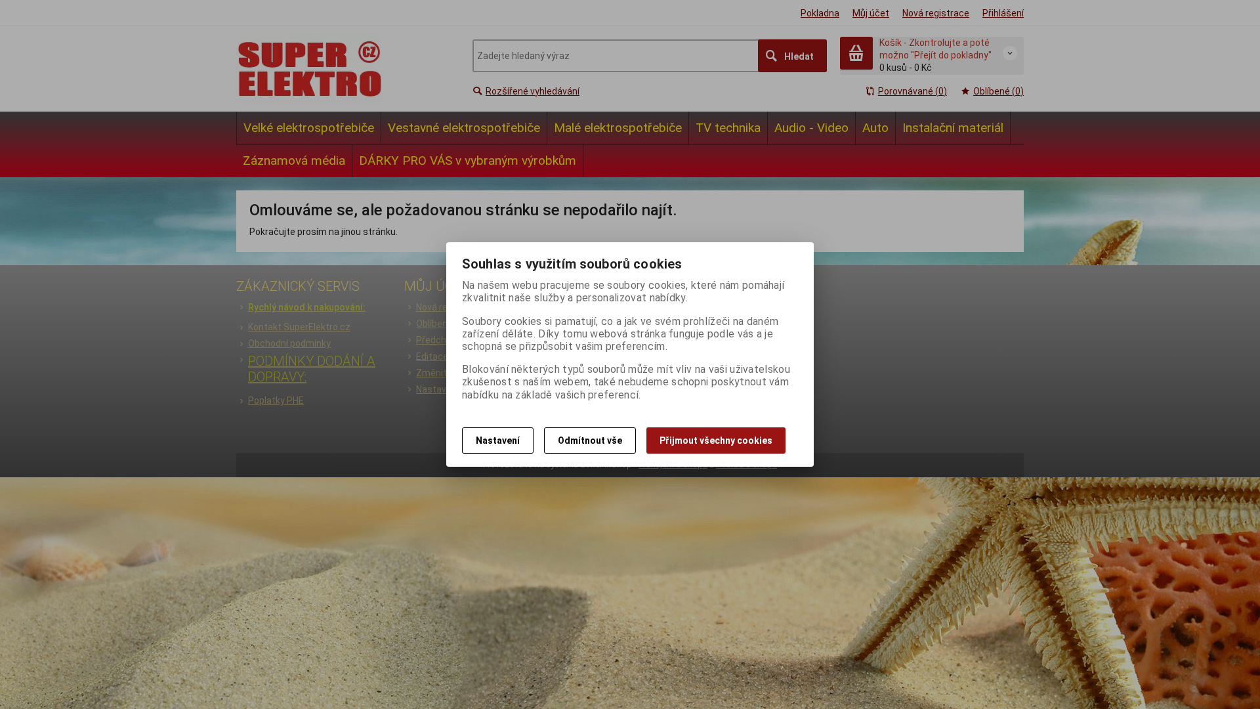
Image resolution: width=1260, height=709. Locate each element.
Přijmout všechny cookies (716, 440)
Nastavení (498, 440)
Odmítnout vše (590, 440)
